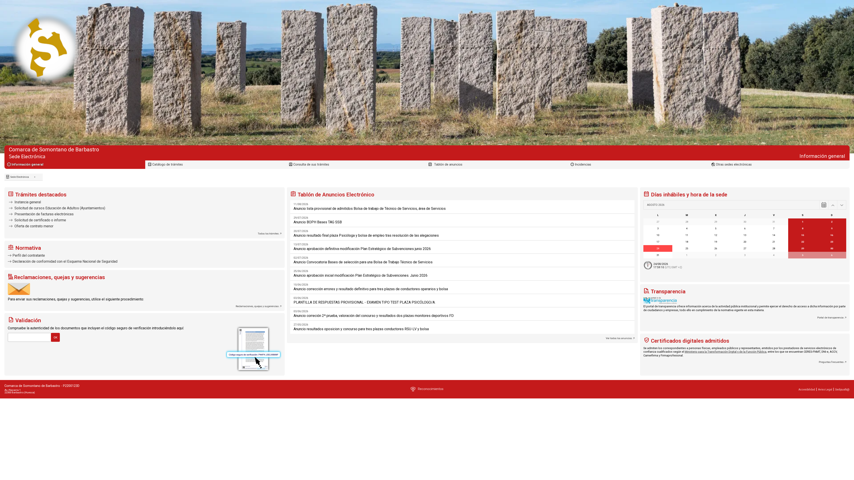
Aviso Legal (825, 389)
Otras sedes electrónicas (734, 164)
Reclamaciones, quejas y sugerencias (257, 306)
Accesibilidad (806, 389)
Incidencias (583, 164)
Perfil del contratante (28, 255)
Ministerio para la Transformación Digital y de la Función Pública (725, 351)
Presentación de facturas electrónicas (44, 214)
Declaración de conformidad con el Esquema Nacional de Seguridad (64, 261)
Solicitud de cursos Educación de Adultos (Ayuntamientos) (59, 208)
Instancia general (27, 202)
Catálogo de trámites (167, 164)
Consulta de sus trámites (311, 164)
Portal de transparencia (830, 317)
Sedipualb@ (842, 389)
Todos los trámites (268, 233)
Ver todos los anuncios (619, 338)
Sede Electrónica (19, 177)
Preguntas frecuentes (831, 362)
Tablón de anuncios (448, 164)
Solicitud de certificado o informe (40, 220)
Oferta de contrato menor (33, 226)
